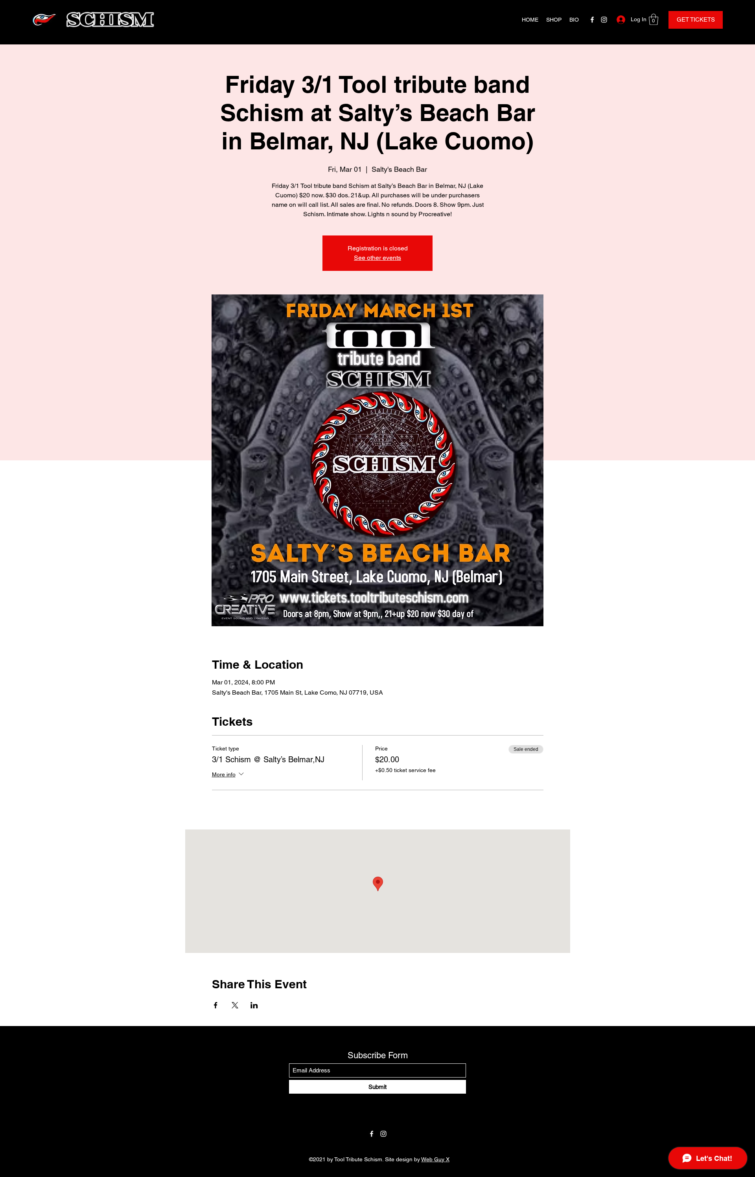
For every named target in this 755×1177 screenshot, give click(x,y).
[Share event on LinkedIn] (254, 1005)
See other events (377, 257)
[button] (653, 19)
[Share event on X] (235, 1005)
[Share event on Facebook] (215, 1005)
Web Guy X (435, 1159)
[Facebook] (592, 20)
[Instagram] (604, 20)
